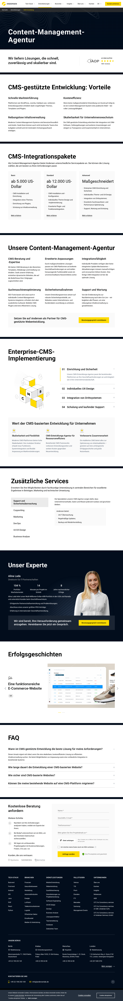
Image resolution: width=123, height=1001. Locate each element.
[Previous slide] (5, 688)
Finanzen (28, 882)
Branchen (58, 4)
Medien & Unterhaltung (32, 922)
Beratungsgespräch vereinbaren (94, 320)
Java (10, 898)
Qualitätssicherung (52, 890)
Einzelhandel (29, 918)
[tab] (29, 510)
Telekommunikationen (32, 906)
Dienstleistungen (44, 4)
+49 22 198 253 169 (15, 961)
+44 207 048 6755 (96, 961)
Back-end (11, 882)
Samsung (77, 906)
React (10, 906)
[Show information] (95, 847)
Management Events (81, 910)
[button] (34, 3)
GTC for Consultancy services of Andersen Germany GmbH (104, 914)
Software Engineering (53, 901)
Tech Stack (29, 4)
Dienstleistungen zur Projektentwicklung (53, 895)
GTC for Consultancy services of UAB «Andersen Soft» (104, 907)
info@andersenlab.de (40, 982)
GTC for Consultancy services (104, 902)
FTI (75, 898)
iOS (9, 894)
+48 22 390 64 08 (41, 961)
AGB (95, 898)
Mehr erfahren (16, 215)
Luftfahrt (28, 902)
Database (49, 925)
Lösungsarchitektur (52, 917)
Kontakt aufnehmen (113, 4)
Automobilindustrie (31, 894)
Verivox (76, 882)
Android (10, 890)
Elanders (76, 894)
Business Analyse (52, 913)
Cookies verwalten (84, 995)
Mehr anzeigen (107, 966)
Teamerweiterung (52, 921)
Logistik (27, 910)
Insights (69, 4)
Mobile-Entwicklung (52, 882)
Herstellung (28, 890)
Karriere (91, 4)
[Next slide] (117, 688)
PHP (9, 902)
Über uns (81, 4)
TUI (75, 886)
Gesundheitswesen (31, 886)
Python (10, 910)
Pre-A (75, 890)
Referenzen (97, 894)
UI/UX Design (50, 905)
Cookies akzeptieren (105, 995)
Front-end (11, 886)
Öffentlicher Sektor (31, 914)
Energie (27, 898)
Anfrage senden (68, 854)
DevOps (49, 909)
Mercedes (77, 902)
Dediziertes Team (52, 929)
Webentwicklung (51, 886)
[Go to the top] (113, 982)
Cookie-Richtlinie (19, 995)
